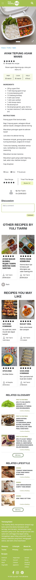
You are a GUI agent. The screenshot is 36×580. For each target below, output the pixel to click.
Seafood (4, 558)
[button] (2, 25)
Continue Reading (25, 411)
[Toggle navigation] (2, 3)
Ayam (14, 48)
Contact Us (28, 550)
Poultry (9, 48)
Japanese (16, 565)
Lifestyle (15, 546)
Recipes (3, 48)
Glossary (4, 546)
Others (27, 567)
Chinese (15, 562)
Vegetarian (16, 558)
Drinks (27, 560)
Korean (27, 558)
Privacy (15, 550)
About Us (29, 546)
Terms (3, 550)
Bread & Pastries (27, 563)
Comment (30, 215)
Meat (3, 562)
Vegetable (4, 565)
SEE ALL (18, 455)
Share (7, 172)
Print (13, 172)
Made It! (27, 183)
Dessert (15, 560)
